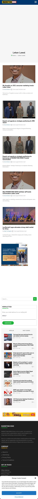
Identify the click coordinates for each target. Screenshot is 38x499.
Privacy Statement (19, 496)
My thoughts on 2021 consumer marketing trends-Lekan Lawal (18, 86)
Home (14, 55)
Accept (19, 493)
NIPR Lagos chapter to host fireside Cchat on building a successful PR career (23, 390)
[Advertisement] (19, 31)
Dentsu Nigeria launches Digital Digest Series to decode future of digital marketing (23, 373)
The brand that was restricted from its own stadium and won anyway (22, 335)
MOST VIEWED (26, 330)
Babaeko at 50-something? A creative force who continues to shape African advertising (22, 363)
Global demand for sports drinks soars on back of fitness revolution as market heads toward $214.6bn (23, 354)
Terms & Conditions (8, 460)
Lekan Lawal (21, 55)
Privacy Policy (6, 457)
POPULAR (11, 330)
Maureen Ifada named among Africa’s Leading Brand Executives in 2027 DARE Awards (23, 345)
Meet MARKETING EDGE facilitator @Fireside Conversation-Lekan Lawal (17, 192)
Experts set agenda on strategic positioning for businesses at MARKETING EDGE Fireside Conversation (17, 158)
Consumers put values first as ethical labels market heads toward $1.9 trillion (23, 381)
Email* (4, 315)
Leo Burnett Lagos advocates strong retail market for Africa (18, 228)
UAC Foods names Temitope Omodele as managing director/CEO (23, 399)
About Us (5, 452)
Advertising (5, 455)
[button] (35, 478)
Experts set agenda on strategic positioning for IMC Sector (19, 121)
